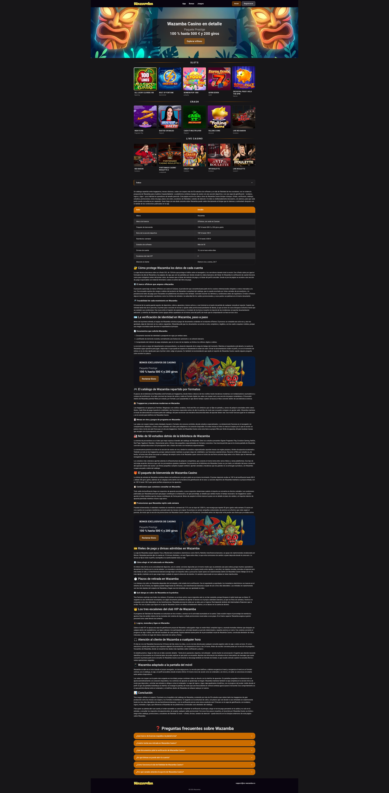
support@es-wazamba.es (245, 783)
